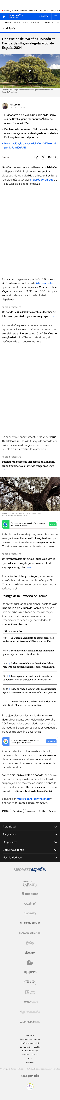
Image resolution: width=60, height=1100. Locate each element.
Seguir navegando (13, 849)
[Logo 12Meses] (30, 992)
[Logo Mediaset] (30, 871)
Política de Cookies (30, 1051)
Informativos (17, 811)
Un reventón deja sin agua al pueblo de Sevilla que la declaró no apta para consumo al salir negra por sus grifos (28, 563)
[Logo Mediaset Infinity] (30, 883)
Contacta (30, 1062)
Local (25, 22)
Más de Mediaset (13, 857)
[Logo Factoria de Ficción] (30, 933)
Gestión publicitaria (30, 1054)
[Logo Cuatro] (30, 903)
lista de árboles (44, 283)
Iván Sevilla (15, 105)
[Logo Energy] (30, 952)
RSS (30, 1058)
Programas (9, 834)
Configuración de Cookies (30, 1047)
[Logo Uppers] (30, 972)
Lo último (7, 22)
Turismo (52, 811)
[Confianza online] (30, 1089)
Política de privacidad (30, 1043)
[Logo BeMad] (30, 962)
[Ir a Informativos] (16, 16)
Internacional (48, 22)
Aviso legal (30, 1035)
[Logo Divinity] (30, 913)
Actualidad (9, 826)
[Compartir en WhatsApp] (36, 157)
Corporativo (10, 842)
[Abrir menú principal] (55, 16)
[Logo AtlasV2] (30, 1002)
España (17, 22)
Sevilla (42, 811)
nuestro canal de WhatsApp (33, 798)
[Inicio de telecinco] (4, 16)
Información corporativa (30, 1039)
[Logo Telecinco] (30, 893)
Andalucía (9, 28)
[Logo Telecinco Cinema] (30, 982)
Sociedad (35, 22)
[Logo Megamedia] (31, 1076)
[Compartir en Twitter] (43, 157)
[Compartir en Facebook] (55, 157)
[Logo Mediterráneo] (30, 1022)
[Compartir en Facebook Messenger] (49, 157)
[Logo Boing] (30, 942)
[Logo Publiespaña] (30, 1011)
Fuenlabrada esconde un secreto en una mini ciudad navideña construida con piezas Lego (28, 464)
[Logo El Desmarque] (30, 923)
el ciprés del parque (41, 179)
